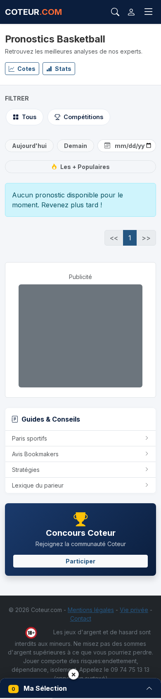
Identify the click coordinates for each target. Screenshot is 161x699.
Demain (75, 145)
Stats (62, 68)
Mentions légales (91, 609)
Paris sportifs (29, 438)
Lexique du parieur (38, 485)
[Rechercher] (115, 12)
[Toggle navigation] (148, 12)
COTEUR (33, 12)
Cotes (26, 68)
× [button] (73, 674)
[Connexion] (131, 12)
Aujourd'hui (29, 145)
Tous (29, 116)
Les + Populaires (85, 166)
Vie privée (134, 609)
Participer (80, 561)
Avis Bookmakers (35, 453)
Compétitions (83, 116)
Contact (80, 618)
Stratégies (26, 469)
